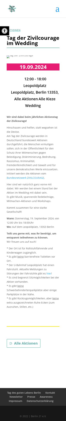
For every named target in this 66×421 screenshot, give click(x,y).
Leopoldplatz (34, 85)
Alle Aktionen (26, 98)
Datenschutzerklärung (40, 401)
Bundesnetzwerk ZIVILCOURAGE (25, 177)
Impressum (15, 401)
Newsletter (16, 396)
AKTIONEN (14, 30)
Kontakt (50, 392)
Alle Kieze (47, 98)
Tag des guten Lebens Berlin (24, 392)
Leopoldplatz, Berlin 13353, (35, 92)
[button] (4, 30)
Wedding (33, 105)
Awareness (46, 396)
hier (48, 273)
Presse (31, 396)
